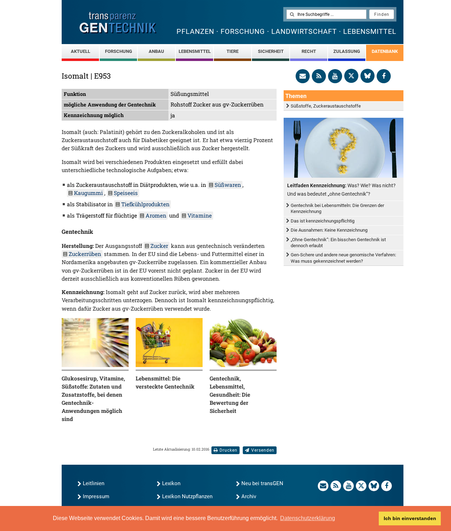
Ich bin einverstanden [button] (410, 518)
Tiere (233, 51)
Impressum (96, 496)
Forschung (118, 51)
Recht (309, 51)
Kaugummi (88, 192)
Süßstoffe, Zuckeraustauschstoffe (326, 106)
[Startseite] (118, 22)
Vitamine (199, 215)
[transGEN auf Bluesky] (367, 76)
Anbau (156, 51)
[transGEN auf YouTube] (335, 76)
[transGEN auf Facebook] (384, 76)
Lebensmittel (195, 51)
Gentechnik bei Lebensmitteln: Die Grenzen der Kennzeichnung (337, 208)
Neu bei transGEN (262, 483)
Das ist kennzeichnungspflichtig (322, 221)
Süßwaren (228, 184)
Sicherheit (271, 51)
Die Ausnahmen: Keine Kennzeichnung (329, 230)
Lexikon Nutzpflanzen (187, 496)
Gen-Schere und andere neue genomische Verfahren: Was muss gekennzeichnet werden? (343, 257)
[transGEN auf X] (351, 76)
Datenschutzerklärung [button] (307, 518)
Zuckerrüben (85, 253)
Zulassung (346, 51)
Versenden (262, 450)
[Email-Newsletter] (303, 76)
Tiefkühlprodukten (145, 204)
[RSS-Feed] (319, 76)
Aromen (156, 215)
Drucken (228, 450)
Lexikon (171, 483)
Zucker (159, 245)
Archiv (248, 496)
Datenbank (385, 51)
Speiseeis (126, 192)
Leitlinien (93, 483)
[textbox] (326, 14)
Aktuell (80, 51)
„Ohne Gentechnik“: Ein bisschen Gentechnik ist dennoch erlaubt (338, 242)
